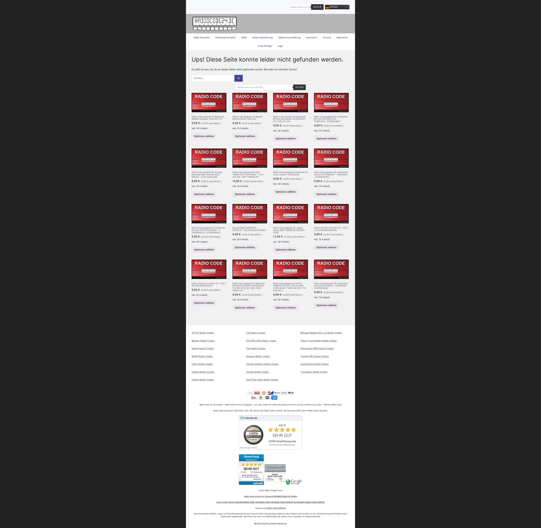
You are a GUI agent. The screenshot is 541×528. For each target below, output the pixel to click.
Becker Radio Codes (203, 340)
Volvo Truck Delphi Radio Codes (319, 340)
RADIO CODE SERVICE (226, 502)
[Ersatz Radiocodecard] (275, 484)
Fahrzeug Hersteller (226, 37)
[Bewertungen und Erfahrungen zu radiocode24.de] (251, 484)
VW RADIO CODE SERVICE (281, 502)
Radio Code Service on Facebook (258, 496)
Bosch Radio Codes (203, 348)
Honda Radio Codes (257, 372)
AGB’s (244, 37)
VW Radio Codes (255, 332)
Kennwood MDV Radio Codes (317, 348)
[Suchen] (238, 78)
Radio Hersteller (202, 37)
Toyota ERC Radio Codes (315, 356)
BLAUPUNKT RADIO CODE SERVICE (309, 502)
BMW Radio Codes (202, 356)
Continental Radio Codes (315, 364)
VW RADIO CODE (262, 502)
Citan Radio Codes (202, 364)
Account (327, 37)
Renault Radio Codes (258, 356)
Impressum (311, 37)
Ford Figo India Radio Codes (262, 379)
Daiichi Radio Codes (203, 372)
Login (280, 46)
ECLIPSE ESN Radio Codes (261, 340)
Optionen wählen (204, 136)
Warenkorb (342, 37)
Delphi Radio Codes (203, 379)
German (333, 7)
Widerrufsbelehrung (262, 37)
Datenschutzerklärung (289, 37)
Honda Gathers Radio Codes (262, 364)
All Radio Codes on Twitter (285, 496)
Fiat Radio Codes (256, 348)
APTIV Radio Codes (203, 332)
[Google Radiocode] (294, 484)
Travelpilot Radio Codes (314, 372)
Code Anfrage (265, 46)
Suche (317, 6)
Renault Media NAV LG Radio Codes (321, 332)
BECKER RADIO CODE (245, 502)
